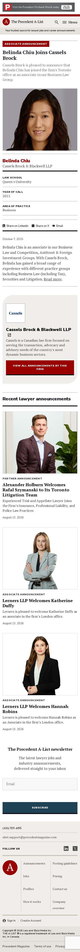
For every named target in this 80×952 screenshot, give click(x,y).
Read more (53, 279)
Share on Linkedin (17, 226)
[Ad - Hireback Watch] (39, 6)
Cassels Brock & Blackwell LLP (38, 329)
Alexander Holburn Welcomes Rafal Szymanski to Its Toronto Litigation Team (36, 490)
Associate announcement (24, 594)
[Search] (57, 22)
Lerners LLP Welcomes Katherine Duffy (38, 603)
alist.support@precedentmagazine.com (30, 837)
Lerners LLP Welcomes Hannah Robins (35, 708)
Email (59, 226)
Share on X (42, 226)
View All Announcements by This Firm (40, 367)
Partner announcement (22, 478)
